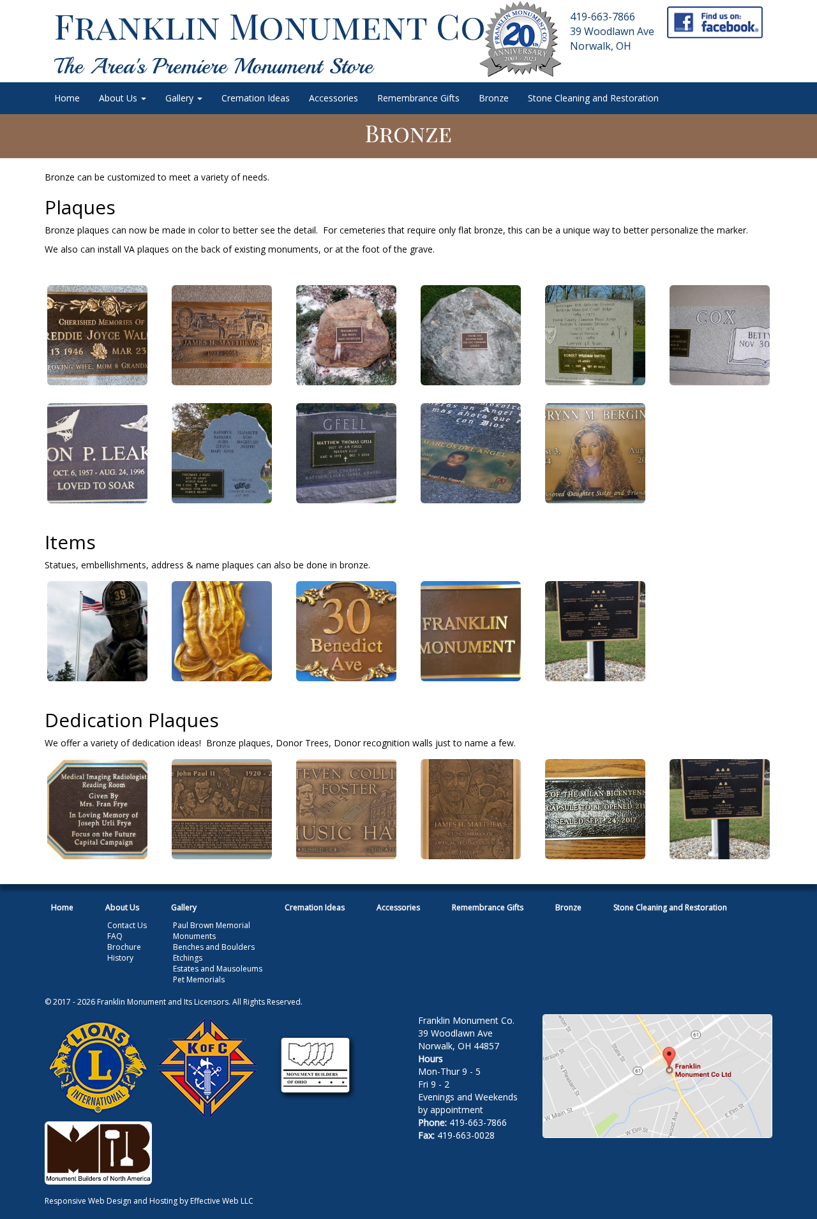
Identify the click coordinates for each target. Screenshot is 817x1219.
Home (67, 98)
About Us (122, 907)
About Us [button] (119, 98)
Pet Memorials (199, 979)
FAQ (115, 936)
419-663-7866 (602, 17)
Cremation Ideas (255, 98)
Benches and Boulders (214, 947)
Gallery (184, 907)
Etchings (187, 957)
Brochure (124, 947)
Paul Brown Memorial (211, 925)
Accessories (333, 98)
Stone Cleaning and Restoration (593, 98)
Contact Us (127, 925)
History (120, 957)
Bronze (494, 98)
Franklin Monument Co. (273, 24)
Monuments (194, 936)
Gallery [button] (180, 98)
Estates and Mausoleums (217, 968)
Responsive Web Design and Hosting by (116, 1200)
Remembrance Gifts (418, 98)
